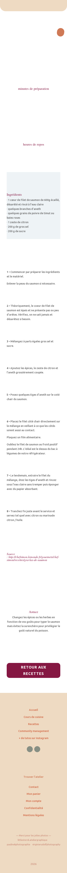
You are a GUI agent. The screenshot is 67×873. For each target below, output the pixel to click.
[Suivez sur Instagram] (37, 749)
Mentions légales (33, 815)
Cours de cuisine (33, 716)
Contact (34, 786)
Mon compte (33, 800)
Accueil (33, 709)
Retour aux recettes (33, 670)
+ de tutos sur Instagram (33, 738)
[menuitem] (33, 5)
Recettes (33, 724)
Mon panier (34, 793)
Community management (33, 731)
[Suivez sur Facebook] (30, 749)
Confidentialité (33, 808)
